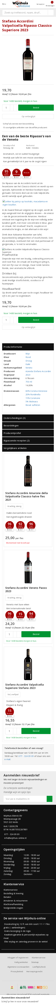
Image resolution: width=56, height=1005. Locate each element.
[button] (16, 173)
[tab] (28, 346)
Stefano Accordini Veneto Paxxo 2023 (26, 589)
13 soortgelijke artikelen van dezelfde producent (25, 127)
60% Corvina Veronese (36, 391)
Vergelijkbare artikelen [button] (15, 448)
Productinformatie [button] (13, 346)
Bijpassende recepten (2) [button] (17, 440)
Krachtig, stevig (14, 506)
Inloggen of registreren (18, 957)
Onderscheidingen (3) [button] (15, 417)
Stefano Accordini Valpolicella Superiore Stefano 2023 (24, 686)
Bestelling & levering (13, 893)
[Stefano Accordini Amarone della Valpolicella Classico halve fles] (28, 471)
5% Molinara (32, 401)
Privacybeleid (17, 971)
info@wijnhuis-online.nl (15, 838)
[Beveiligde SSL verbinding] (31, 987)
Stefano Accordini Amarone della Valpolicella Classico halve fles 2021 (26, 496)
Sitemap (35, 962)
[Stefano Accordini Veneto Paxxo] (28, 567)
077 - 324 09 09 (26, 756)
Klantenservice (11, 889)
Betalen (7, 897)
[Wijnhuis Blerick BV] (21, 4)
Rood (28, 357)
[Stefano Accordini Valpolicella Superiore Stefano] (28, 664)
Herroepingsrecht (34, 971)
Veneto (29, 367)
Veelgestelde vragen (13, 907)
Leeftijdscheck (39, 967)
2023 (28, 374)
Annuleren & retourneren (16, 900)
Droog (29, 360)
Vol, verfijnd (13, 694)
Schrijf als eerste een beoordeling (18, 123)
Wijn (28, 353)
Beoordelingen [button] (11, 425)
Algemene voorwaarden (18, 967)
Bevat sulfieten (33, 405)
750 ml (29, 381)
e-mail (7, 759)
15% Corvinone (33, 398)
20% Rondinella (33, 394)
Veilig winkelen (21, 962)
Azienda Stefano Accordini (38, 371)
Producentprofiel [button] (12, 433)
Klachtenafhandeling (13, 904)
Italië (28, 364)
